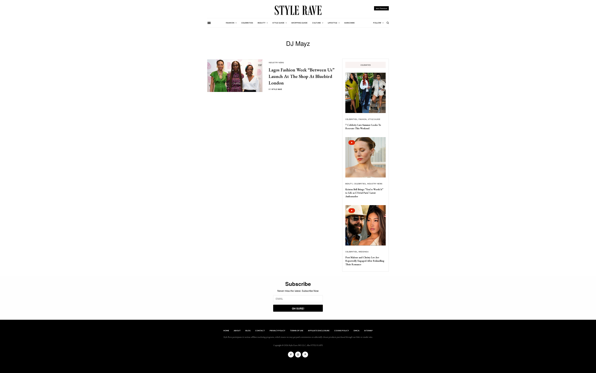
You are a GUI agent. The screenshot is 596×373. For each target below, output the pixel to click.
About (237, 330)
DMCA (356, 330)
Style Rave (277, 89)
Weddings (363, 251)
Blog (248, 330)
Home (226, 330)
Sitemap (368, 330)
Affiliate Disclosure (319, 330)
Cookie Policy (341, 330)
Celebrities (351, 119)
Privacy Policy (277, 330)
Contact (260, 330)
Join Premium (381, 8)
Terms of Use (296, 330)
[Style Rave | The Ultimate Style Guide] (298, 10)
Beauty (348, 183)
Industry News (276, 62)
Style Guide (374, 119)
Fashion (363, 119)
